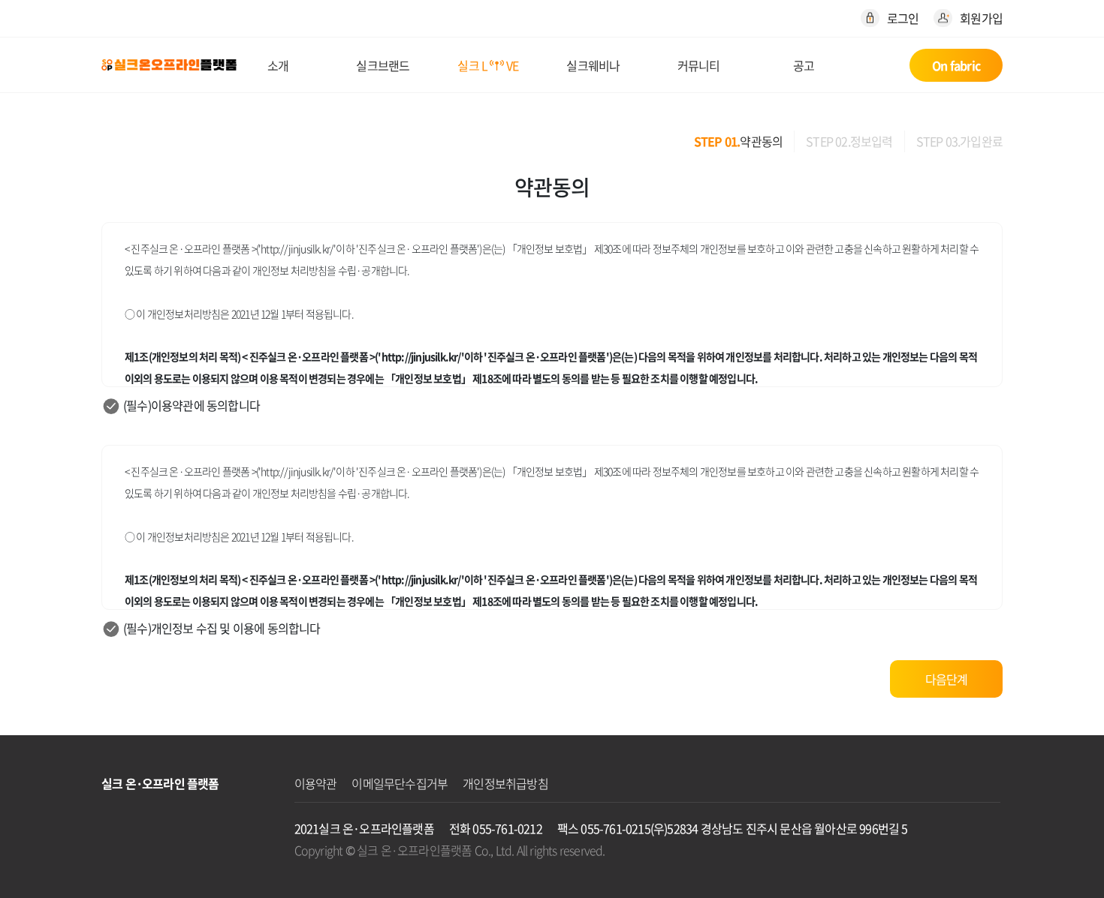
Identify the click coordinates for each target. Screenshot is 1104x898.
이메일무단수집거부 (399, 783)
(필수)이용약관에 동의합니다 (191, 405)
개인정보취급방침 (505, 783)
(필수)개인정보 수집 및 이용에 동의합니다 (222, 628)
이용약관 (315, 783)
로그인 (903, 18)
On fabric (956, 65)
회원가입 (981, 18)
